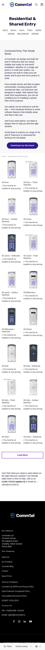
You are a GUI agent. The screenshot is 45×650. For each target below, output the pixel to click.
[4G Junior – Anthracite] (12, 243)
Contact (5, 571)
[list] (40, 646)
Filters (9, 646)
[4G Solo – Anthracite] (33, 353)
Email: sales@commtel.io (13, 615)
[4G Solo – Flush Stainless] (12, 387)
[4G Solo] (12, 353)
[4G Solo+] (12, 424)
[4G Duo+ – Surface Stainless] (12, 206)
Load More (22, 455)
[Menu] (3, 5)
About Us (5, 557)
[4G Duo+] (12, 169)
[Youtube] (30, 621)
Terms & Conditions (10, 582)
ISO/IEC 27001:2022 (10, 600)
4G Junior (27, 219)
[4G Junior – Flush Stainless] (33, 243)
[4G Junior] (33, 206)
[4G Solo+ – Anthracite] (33, 424)
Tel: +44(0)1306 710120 (13, 610)
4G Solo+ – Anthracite (32, 437)
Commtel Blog (7, 566)
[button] (22, 145)
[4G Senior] (33, 316)
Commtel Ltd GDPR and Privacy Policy (18, 587)
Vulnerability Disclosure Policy (14, 596)
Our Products (7, 562)
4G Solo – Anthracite (31, 366)
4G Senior (27, 329)
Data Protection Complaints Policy (16, 591)
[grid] (36, 646)
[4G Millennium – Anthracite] (12, 316)
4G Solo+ (5, 437)
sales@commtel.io (10, 484)
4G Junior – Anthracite (11, 256)
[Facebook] (14, 621)
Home (4, 156)
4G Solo (5, 366)
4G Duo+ (5, 182)
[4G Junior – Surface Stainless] (12, 279)
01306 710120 (8, 481)
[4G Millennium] (33, 279)
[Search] (36, 4)
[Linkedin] (25, 621)
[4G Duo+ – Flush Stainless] (33, 169)
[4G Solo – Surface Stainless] (33, 387)
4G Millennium (29, 292)
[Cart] (41, 4)
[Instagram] (19, 621)
